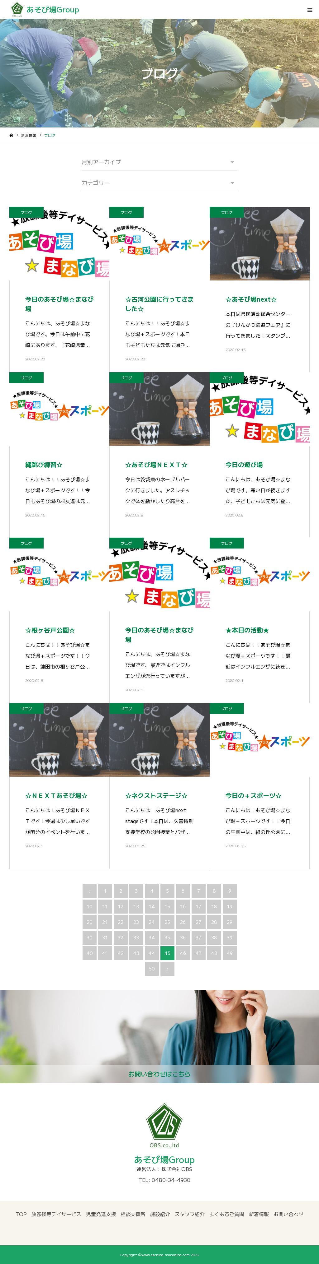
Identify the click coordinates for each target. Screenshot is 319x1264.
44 (151, 953)
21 (105, 922)
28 (214, 922)
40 (89, 953)
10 (89, 906)
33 (136, 937)
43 (136, 953)
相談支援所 (133, 1214)
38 (214, 937)
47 (198, 953)
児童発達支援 (101, 1214)
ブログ (26, 212)
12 (120, 906)
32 (120, 937)
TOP (21, 1214)
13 (136, 906)
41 (105, 953)
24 (152, 922)
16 (183, 906)
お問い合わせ (288, 1214)
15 (167, 906)
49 (229, 953)
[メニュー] (309, 9)
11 (105, 906)
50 (152, 968)
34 (152, 937)
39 (229, 937)
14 (152, 906)
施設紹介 (160, 1214)
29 (229, 922)
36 (183, 937)
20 (89, 922)
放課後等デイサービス (56, 1214)
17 (198, 906)
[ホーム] (11, 135)
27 (198, 922)
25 (167, 922)
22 (120, 922)
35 (167, 937)
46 (183, 953)
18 (214, 906)
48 (214, 953)
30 (89, 937)
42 (120, 953)
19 (229, 906)
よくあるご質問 (226, 1214)
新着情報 (259, 1214)
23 (136, 922)
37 (198, 937)
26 (183, 922)
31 (105, 937)
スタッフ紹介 (190, 1214)
